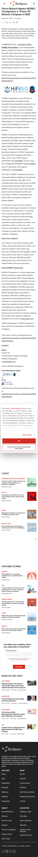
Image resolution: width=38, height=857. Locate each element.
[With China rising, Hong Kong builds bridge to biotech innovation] (31, 616)
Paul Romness (6, 579)
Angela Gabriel (22, 690)
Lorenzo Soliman (22, 703)
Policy (4, 492)
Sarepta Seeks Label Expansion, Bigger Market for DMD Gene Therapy (13, 729)
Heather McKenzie (7, 487)
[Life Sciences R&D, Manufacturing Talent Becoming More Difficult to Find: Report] (31, 711)
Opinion (4, 571)
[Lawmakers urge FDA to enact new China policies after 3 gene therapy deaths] (31, 496)
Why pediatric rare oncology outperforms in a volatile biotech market (12, 575)
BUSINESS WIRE (24, 44)
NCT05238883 (17, 161)
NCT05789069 (29, 164)
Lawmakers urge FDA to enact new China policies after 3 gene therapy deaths (13, 496)
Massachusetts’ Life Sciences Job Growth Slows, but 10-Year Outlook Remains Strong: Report (13, 685)
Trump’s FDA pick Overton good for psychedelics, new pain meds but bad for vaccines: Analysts (13, 589)
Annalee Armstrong (7, 619)
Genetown (5, 696)
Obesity (4, 626)
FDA (3, 585)
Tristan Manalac (6, 632)
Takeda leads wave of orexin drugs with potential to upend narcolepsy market (13, 603)
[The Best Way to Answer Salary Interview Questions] (31, 698)
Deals (4, 510)
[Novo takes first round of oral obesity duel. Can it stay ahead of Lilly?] (31, 630)
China (4, 613)
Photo (4, 380)
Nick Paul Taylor (6, 530)
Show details (27, 435)
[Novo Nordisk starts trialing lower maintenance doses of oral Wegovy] (31, 527)
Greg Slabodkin (21, 718)
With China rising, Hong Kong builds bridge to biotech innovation (13, 616)
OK (19, 441)
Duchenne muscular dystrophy (13, 478)
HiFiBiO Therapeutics (10, 47)
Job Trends (6, 681)
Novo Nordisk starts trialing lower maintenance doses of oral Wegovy (13, 527)
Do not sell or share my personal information (19, 447)
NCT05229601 (17, 170)
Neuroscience (7, 599)
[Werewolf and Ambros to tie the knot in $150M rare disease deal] (31, 514)
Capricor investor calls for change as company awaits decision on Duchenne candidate (13, 482)
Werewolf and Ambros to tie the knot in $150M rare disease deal (13, 513)
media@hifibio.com (9, 362)
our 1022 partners (15, 408)
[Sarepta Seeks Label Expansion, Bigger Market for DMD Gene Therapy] (31, 726)
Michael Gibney (6, 517)
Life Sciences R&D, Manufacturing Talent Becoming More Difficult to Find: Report (13, 714)
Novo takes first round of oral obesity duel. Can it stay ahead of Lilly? (14, 629)
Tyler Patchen (20, 734)
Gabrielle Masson (6, 500)
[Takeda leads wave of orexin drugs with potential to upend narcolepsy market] (31, 603)
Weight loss (6, 523)
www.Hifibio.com (27, 319)
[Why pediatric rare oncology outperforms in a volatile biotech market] (31, 575)
